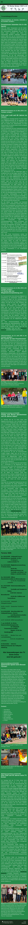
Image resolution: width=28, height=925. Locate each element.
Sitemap (11, 921)
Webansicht (24, 923)
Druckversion (6, 921)
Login (25, 921)
